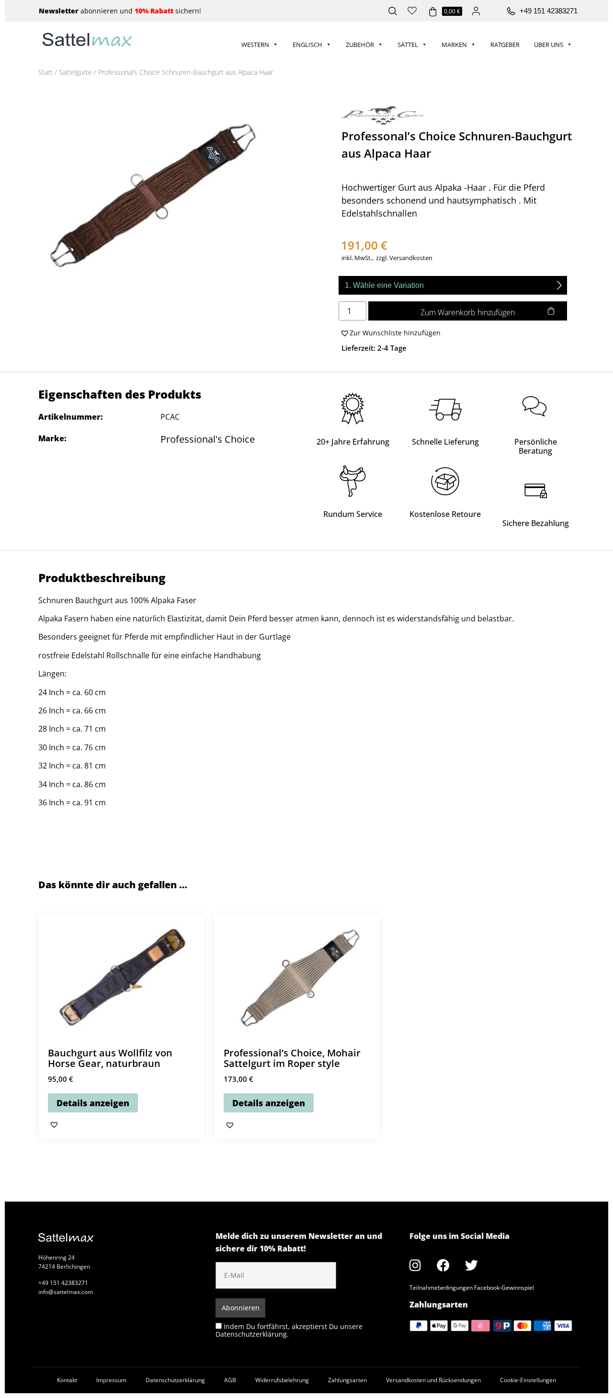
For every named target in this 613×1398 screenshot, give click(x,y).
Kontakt (67, 1380)
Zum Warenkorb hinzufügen (467, 312)
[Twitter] (472, 1265)
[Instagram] (415, 1265)
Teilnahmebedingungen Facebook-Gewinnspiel (471, 1287)
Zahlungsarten (347, 1380)
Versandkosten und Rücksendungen (433, 1380)
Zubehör (360, 44)
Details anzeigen (93, 1103)
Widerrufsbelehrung (282, 1380)
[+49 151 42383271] (511, 11)
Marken (454, 44)
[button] (390, 333)
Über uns (548, 44)
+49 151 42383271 (549, 11)
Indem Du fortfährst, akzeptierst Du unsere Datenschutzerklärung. (289, 1330)
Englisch (307, 44)
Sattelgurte (75, 72)
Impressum (111, 1380)
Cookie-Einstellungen (528, 1380)
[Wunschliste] (412, 9)
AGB (230, 1380)
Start (45, 72)
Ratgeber (505, 44)
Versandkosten (410, 258)
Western (255, 44)
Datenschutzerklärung (175, 1380)
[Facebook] (443, 1265)
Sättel (407, 44)
